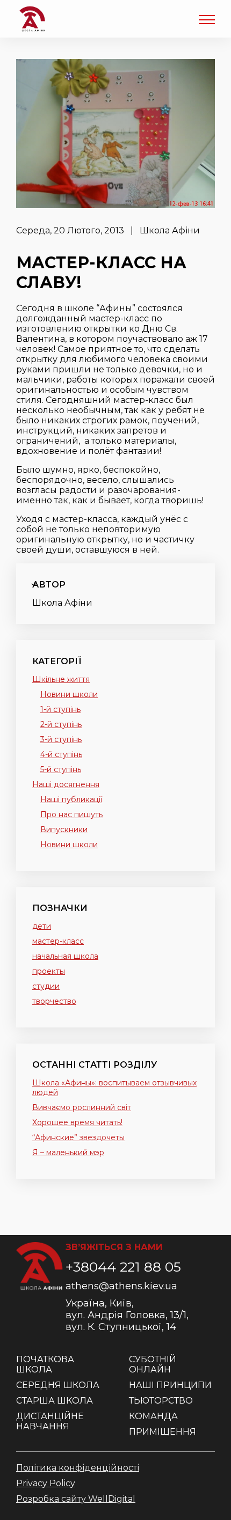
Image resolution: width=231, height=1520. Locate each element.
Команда (153, 1416)
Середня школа (57, 1385)
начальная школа (65, 956)
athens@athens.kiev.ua (121, 1286)
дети (41, 926)
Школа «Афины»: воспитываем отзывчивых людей (114, 1087)
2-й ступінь (61, 724)
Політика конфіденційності (77, 1468)
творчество (54, 1001)
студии (46, 986)
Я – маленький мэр (68, 1152)
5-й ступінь (60, 769)
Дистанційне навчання (50, 1421)
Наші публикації (71, 799)
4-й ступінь (61, 754)
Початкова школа (45, 1364)
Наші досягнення (65, 784)
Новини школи (69, 694)
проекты (48, 971)
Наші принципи (170, 1385)
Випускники (64, 829)
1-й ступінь (60, 709)
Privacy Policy (45, 1483)
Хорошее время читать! (77, 1122)
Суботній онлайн (152, 1364)
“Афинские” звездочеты (78, 1137)
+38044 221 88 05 (123, 1267)
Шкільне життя (61, 679)
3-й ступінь (61, 739)
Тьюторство (161, 1401)
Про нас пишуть (71, 814)
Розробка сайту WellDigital (75, 1499)
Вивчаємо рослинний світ (81, 1107)
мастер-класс (58, 941)
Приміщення (162, 1432)
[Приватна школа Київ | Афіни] (32, 19)
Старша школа (54, 1401)
